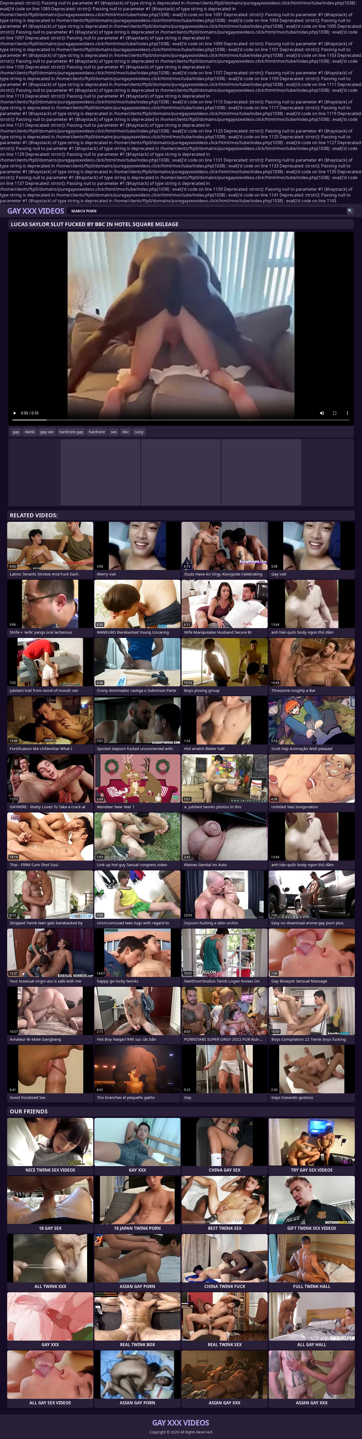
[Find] (350, 210)
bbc (125, 431)
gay (16, 431)
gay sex (47, 431)
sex (114, 431)
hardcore (97, 431)
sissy (139, 431)
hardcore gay (71, 431)
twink (29, 431)
